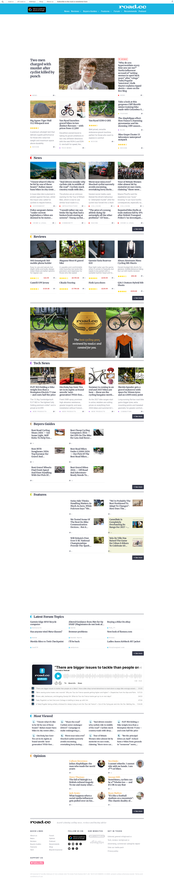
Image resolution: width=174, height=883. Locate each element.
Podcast (52, 841)
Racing (94, 223)
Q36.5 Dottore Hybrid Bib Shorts (130, 284)
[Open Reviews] (80, 11)
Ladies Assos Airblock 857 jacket (123, 641)
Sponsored (138, 520)
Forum (51, 836)
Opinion (52, 838)
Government (38, 206)
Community (67, 223)
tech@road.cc (124, 840)
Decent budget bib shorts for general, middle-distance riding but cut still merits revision (130, 269)
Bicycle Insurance (55, 850)
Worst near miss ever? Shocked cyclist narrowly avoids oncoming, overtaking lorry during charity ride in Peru (101, 186)
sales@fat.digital (133, 844)
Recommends (54, 844)
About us (33, 836)
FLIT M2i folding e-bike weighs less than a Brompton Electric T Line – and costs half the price (43, 391)
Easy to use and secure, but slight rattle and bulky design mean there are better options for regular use (42, 270)
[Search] (3, 1)
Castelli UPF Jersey (39, 282)
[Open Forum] (121, 11)
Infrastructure (70, 206)
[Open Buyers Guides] (98, 11)
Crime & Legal (39, 223)
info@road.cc (126, 836)
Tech (32, 850)
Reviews (33, 841)
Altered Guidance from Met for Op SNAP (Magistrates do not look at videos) (86, 624)
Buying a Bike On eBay (118, 621)
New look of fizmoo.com (119, 631)
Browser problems (78, 631)
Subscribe (38, 863)
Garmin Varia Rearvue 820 (100, 261)
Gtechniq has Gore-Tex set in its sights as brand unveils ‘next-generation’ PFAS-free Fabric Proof (72, 392)
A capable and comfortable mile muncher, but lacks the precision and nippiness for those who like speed (70, 270)
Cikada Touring (67, 282)
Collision (96, 206)
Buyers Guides (35, 844)
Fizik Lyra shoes (97, 282)
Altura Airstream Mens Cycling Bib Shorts (129, 261)
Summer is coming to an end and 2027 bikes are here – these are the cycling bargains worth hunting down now (101, 392)
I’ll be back (74, 641)
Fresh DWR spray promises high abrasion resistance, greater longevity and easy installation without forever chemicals (71, 405)
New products (39, 411)
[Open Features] (111, 11)
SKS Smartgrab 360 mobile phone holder (40, 261)
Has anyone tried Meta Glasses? (46, 631)
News (32, 838)
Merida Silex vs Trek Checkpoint (47, 641)
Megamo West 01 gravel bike (71, 261)
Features (33, 847)
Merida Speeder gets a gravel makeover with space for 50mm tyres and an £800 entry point (130, 391)
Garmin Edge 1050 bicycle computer (43, 623)
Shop (51, 847)
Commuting (126, 411)
